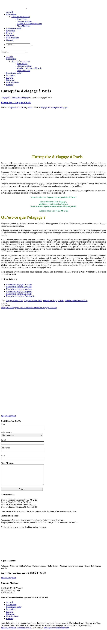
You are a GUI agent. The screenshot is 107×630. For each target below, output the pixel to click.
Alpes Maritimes (23, 26)
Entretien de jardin (13, 28)
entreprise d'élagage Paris (53, 300)
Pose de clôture (12, 38)
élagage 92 (6, 97)
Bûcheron (10, 35)
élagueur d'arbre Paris (33, 300)
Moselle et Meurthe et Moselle (29, 24)
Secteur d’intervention (20, 17)
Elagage (9, 33)
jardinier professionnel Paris (76, 300)
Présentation (11, 14)
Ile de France (22, 19)
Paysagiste (10, 31)
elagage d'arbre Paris (14, 300)
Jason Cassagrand (8, 416)
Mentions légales (24, 628)
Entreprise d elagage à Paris (16, 102)
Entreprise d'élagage (20, 97)
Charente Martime (24, 21)
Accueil (9, 12)
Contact (9, 40)
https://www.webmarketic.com (56, 628)
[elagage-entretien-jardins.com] (26, 7)
